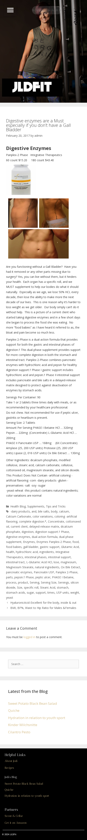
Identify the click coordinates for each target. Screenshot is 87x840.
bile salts (43, 511)
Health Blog (18, 506)
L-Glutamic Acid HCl (39, 562)
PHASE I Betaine (62, 577)
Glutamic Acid (70, 547)
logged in (29, 637)
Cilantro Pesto (19, 732)
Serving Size (48, 582)
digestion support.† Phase (52, 532)
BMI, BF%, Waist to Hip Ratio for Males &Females (43, 608)
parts (9, 577)
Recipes (9, 768)
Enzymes (29, 542)
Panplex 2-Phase (66, 572)
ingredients (46, 552)
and (34, 511)
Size (19, 587)
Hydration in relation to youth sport (36, 717)
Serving (34, 582)
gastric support (49, 547)
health (10, 552)
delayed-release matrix (44, 526)
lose (56, 562)
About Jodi (11, 761)
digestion (28, 532)
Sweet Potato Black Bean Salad (32, 703)
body (54, 511)
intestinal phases (36, 557)
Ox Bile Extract (70, 567)
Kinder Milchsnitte (22, 724)
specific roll (31, 587)
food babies (14, 547)
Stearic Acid (47, 587)
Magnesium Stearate (19, 567)
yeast (9, 597)
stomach (62, 587)
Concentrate (56, 521)
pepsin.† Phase (24, 577)
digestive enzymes (18, 537)
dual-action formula (44, 537)
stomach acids (15, 592)
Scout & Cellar (14, 816)
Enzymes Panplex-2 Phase (53, 542)
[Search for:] (44, 663)
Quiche (13, 710)
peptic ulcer (42, 577)
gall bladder (30, 547)
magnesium (68, 562)
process (11, 582)
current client (19, 526)
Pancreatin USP (44, 572)
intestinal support (59, 557)
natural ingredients (47, 567)
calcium (64, 511)
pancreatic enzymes (19, 572)
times (51, 592)
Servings (63, 582)
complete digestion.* (32, 521)
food (75, 542)
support (41, 592)
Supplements (35, 506)
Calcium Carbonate (18, 516)
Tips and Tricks (56, 506)
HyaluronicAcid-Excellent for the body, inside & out (43, 602)
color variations (43, 516)
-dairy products (20, 511)
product (23, 582)
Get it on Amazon (16, 823)
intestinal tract (15, 562)
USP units (62, 592)
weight (74, 592)
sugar (30, 592)
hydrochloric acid (27, 552)
